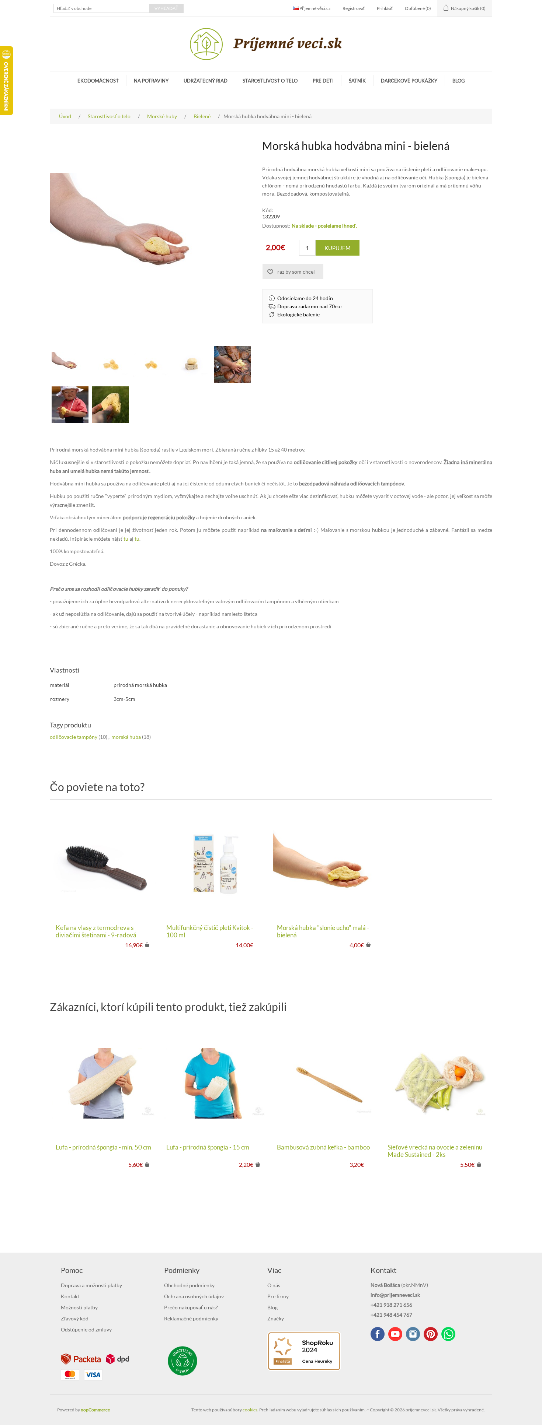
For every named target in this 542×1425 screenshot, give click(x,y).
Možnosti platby (79, 1307)
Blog (458, 81)
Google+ (431, 1334)
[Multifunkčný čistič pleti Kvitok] (216, 864)
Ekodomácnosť (98, 81)
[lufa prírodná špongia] (105, 1083)
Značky (275, 1318)
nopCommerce (95, 1409)
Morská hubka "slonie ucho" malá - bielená (323, 931)
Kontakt (70, 1296)
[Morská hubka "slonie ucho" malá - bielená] (326, 864)
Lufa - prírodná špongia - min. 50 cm (103, 1147)
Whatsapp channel (448, 1334)
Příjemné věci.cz (315, 8)
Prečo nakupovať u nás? (191, 1307)
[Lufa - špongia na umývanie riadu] (216, 1083)
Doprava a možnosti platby (91, 1285)
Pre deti (323, 81)
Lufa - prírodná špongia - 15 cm (207, 1147)
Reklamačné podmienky (191, 1318)
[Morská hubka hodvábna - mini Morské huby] (110, 364)
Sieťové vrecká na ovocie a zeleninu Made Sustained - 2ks (435, 1151)
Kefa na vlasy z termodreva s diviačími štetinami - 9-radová (96, 931)
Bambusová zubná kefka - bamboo (323, 1147)
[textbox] (101, 8)
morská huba (126, 737)
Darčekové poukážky (409, 81)
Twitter (413, 1334)
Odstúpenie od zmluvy (86, 1329)
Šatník (357, 81)
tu (126, 539)
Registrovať (354, 8)
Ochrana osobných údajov (194, 1296)
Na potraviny (151, 81)
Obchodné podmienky (189, 1285)
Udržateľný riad (205, 81)
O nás (273, 1285)
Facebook (378, 1334)
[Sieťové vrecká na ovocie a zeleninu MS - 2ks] (437, 1083)
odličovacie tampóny (73, 737)
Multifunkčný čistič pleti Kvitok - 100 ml (209, 931)
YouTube (395, 1334)
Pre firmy (278, 1296)
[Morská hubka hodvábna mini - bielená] (70, 364)
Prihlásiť (385, 8)
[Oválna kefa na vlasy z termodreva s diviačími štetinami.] (105, 864)
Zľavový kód (74, 1318)
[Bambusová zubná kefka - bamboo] (326, 1083)
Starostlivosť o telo (270, 81)
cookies (250, 1409)
